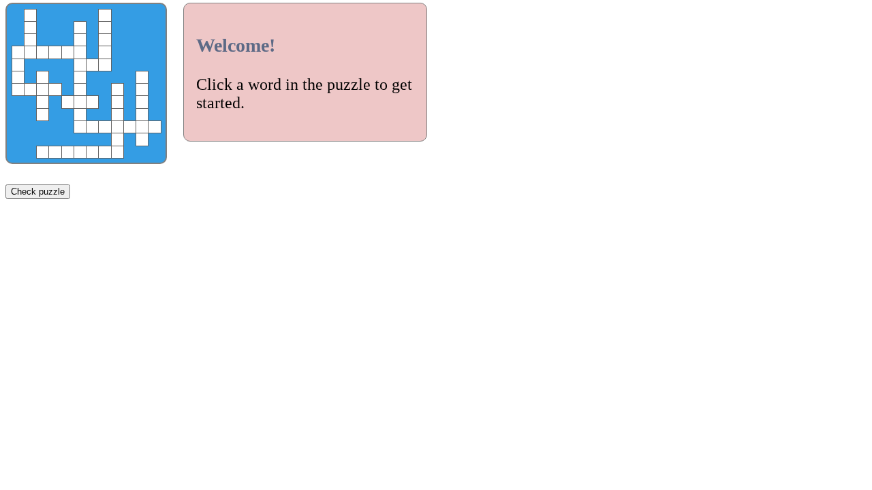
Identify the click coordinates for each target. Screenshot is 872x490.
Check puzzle (38, 191)
